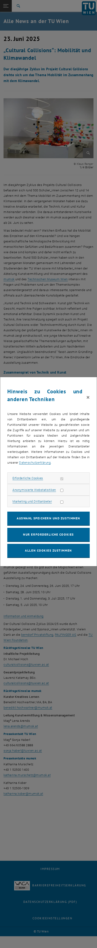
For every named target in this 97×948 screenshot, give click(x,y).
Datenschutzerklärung (35, 462)
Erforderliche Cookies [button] (27, 478)
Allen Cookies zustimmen (48, 551)
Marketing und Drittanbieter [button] (32, 501)
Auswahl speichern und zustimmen (48, 518)
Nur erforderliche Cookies (48, 535)
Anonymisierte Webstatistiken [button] (34, 490)
